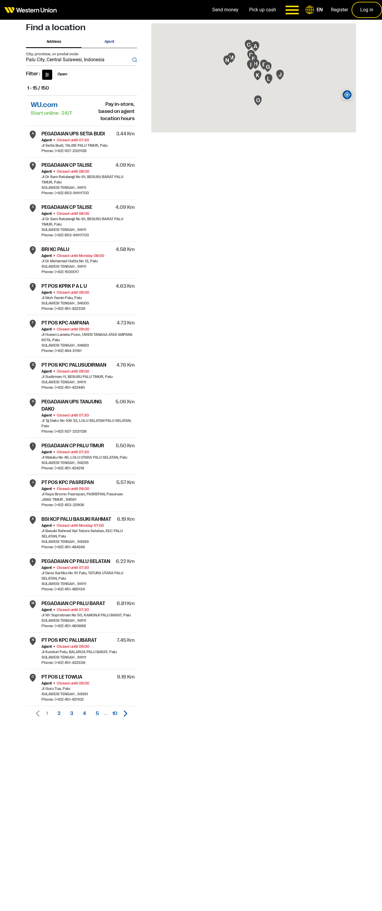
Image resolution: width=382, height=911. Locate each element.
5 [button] (97, 713)
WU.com (44, 104)
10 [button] (114, 713)
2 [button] (59, 713)
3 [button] (71, 713)
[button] (315, 10)
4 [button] (84, 713)
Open (62, 74)
